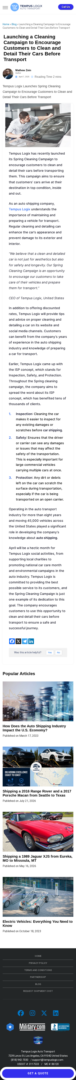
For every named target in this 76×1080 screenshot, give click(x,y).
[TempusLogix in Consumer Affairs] (10, 1026)
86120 (55, 1064)
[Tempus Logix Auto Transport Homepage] (26, 7)
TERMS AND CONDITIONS (38, 970)
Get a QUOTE (38, 1073)
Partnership (38, 977)
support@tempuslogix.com (47, 1059)
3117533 (34, 1064)
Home (6, 24)
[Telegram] (25, 641)
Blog (14, 24)
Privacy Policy (38, 963)
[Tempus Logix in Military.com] (32, 1026)
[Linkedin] (31, 641)
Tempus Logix (19, 209)
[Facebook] (12, 641)
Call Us (66, 6)
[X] (18, 641)
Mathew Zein (23, 70)
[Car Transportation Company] (21, 1013)
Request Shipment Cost (38, 991)
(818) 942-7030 (19, 1059)
